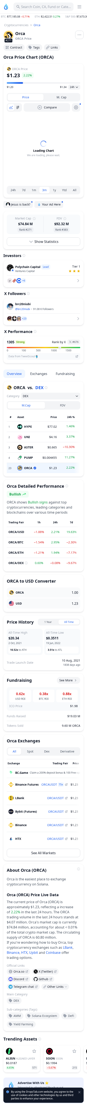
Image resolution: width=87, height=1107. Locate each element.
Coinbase (53, 952)
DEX (39, 387)
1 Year (48, 622)
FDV (62, 405)
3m (44, 190)
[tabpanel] (43, 149)
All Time (69, 622)
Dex (46, 751)
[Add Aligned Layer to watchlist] (34, 1051)
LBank (68, 947)
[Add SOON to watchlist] (74, 1051)
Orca (37, 25)
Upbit (33, 952)
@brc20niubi (22, 309)
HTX (24, 952)
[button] (43, 17)
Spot (30, 751)
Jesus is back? (20, 204)
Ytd (64, 190)
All (74, 190)
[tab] (26, 97)
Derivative (67, 751)
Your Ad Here (51, 204)
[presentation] (18, 971)
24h (13, 190)
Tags (36, 47)
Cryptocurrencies (16, 25)
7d (24, 190)
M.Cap (26, 405)
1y (54, 190)
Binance (13, 952)
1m (34, 190)
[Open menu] (79, 35)
